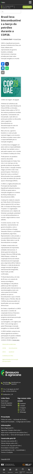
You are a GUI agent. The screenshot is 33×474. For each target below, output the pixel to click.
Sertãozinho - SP (6, 7)
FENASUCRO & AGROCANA (9, 344)
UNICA (4, 352)
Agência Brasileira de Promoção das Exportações (10, 360)
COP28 (4, 348)
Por (6, 39)
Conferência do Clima (7, 355)
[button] (27, 7)
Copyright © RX (5, 459)
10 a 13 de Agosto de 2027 (8, 6)
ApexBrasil (11, 352)
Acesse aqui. (16, 340)
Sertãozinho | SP (8, 394)
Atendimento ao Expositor (16, 383)
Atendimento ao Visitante (6, 383)
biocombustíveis (13, 348)
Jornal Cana (17, 39)
